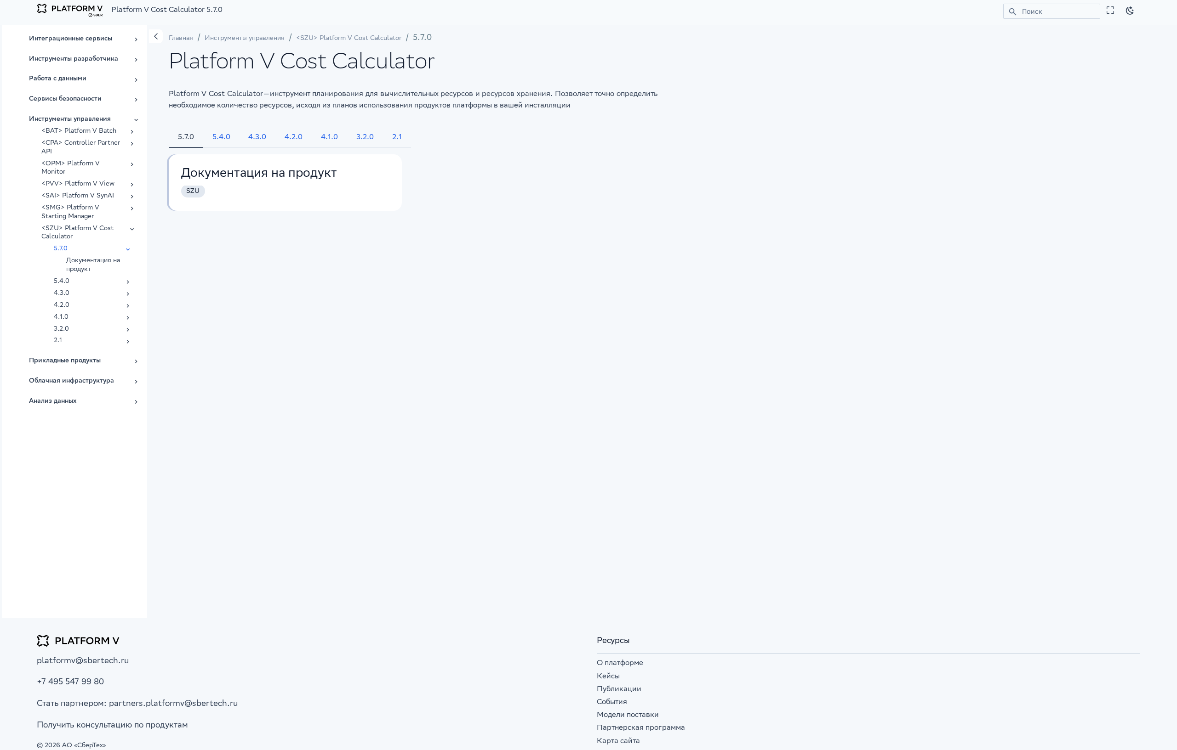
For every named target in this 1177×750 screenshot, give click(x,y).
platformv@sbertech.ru (83, 661)
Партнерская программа (641, 728)
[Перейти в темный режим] (1130, 10)
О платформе (620, 663)
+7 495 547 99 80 (70, 682)
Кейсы (608, 677)
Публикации (619, 690)
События (612, 702)
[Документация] (70, 10)
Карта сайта (618, 741)
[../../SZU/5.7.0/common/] (285, 182)
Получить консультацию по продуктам (112, 725)
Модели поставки (628, 715)
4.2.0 (294, 137)
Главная (181, 38)
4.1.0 (329, 137)
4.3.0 (257, 137)
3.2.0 (365, 137)
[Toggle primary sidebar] (156, 36)
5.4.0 (221, 137)
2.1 (397, 137)
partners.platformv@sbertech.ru (173, 704)
